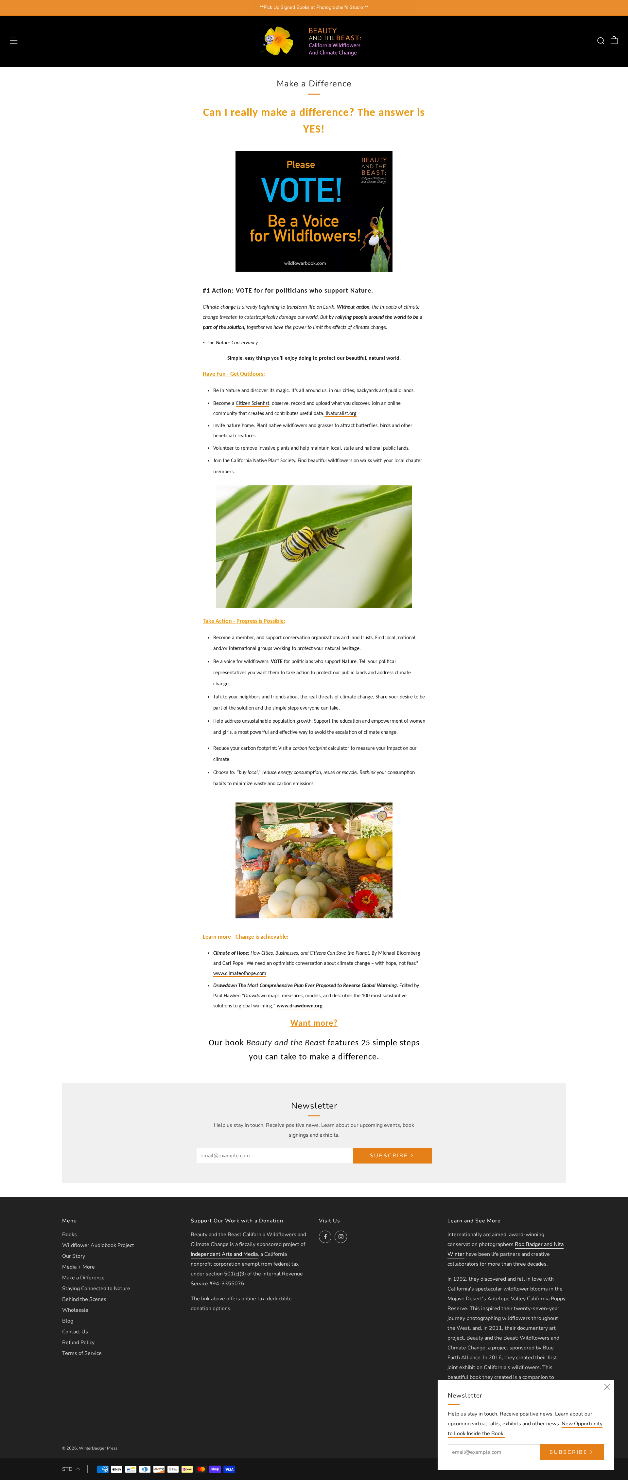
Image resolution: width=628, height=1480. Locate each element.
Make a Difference (83, 1277)
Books (69, 1234)
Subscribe (389, 1155)
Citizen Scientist (252, 403)
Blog (67, 1321)
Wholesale (75, 1310)
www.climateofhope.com (239, 973)
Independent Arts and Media (224, 1254)
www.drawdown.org (300, 1006)
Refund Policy (78, 1342)
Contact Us (75, 1331)
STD (67, 1469)
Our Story (73, 1256)
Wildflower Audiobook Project (98, 1245)
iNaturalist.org (340, 413)
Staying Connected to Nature (96, 1288)
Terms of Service (82, 1353)
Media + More (78, 1267)
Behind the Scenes (84, 1299)
